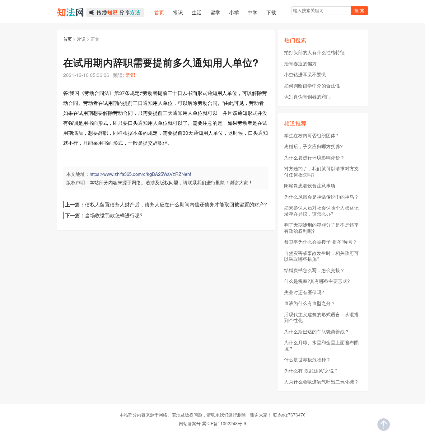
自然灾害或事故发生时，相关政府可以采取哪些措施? (321, 256)
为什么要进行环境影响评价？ (314, 157)
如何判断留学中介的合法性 (312, 85)
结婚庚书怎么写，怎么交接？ (314, 270)
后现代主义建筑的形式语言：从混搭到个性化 (321, 317)
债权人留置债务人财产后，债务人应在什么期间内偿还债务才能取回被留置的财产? (176, 204)
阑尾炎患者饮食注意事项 (309, 185)
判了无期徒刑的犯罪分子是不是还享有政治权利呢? (321, 228)
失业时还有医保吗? (304, 292)
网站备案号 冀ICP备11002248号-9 (212, 423)
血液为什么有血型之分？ (309, 303)
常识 (81, 39)
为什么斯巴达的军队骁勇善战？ (316, 331)
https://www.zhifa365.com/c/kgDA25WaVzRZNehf (140, 174)
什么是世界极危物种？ (307, 359)
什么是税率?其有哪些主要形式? (317, 281)
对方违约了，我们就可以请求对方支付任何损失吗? (321, 171)
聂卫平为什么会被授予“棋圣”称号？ (320, 242)
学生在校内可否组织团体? (311, 135)
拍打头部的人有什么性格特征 (314, 52)
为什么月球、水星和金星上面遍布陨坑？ (321, 345)
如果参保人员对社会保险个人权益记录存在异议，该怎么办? (321, 210)
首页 (67, 39)
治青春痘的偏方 (300, 63)
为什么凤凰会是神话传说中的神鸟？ (321, 197)
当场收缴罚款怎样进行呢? (113, 215)
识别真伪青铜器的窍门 (307, 96)
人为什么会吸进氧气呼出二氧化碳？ (321, 381)
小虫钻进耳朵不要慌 (305, 74)
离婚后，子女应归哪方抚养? (313, 146)
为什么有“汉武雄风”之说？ (311, 371)
